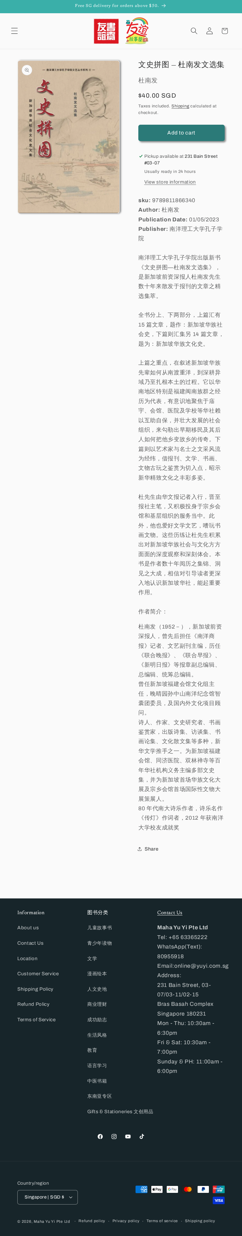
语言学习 (97, 1065)
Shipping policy (200, 1221)
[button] (14, 30)
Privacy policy (126, 1221)
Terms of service (162, 1221)
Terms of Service (36, 1019)
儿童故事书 (99, 927)
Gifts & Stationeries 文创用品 (120, 1111)
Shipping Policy (35, 989)
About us (28, 927)
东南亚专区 (99, 1096)
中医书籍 (97, 1081)
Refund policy (91, 1221)
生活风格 (97, 1035)
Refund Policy (33, 1004)
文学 (92, 958)
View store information (170, 182)
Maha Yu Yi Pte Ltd (52, 1221)
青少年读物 (99, 943)
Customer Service (38, 973)
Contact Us (30, 943)
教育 (92, 1050)
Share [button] (151, 849)
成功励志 (97, 1019)
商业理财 (97, 1004)
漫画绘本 (97, 973)
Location (27, 958)
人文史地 (97, 989)
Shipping (180, 106)
